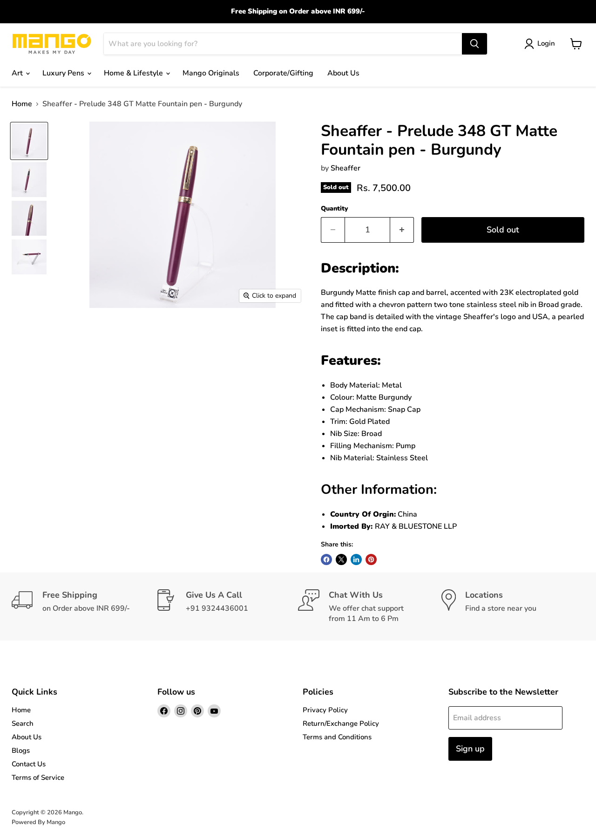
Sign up (470, 748)
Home (22, 104)
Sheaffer (345, 168)
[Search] (474, 44)
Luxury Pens (64, 73)
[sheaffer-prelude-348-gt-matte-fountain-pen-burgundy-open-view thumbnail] (29, 179)
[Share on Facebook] (326, 559)
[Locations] (513, 606)
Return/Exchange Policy (341, 723)
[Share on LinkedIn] (356, 559)
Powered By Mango (38, 822)
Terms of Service (38, 777)
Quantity (334, 208)
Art (18, 73)
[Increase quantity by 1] (402, 230)
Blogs (21, 750)
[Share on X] (341, 559)
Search (23, 723)
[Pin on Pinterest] (371, 559)
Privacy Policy (325, 710)
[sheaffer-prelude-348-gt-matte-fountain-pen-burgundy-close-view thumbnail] (29, 141)
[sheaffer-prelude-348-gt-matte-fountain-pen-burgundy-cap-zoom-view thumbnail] (29, 218)
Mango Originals (211, 73)
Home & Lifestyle (134, 73)
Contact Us (29, 764)
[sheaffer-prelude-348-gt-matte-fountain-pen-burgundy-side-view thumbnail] (29, 257)
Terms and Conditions (337, 737)
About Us (343, 73)
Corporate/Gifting (283, 73)
